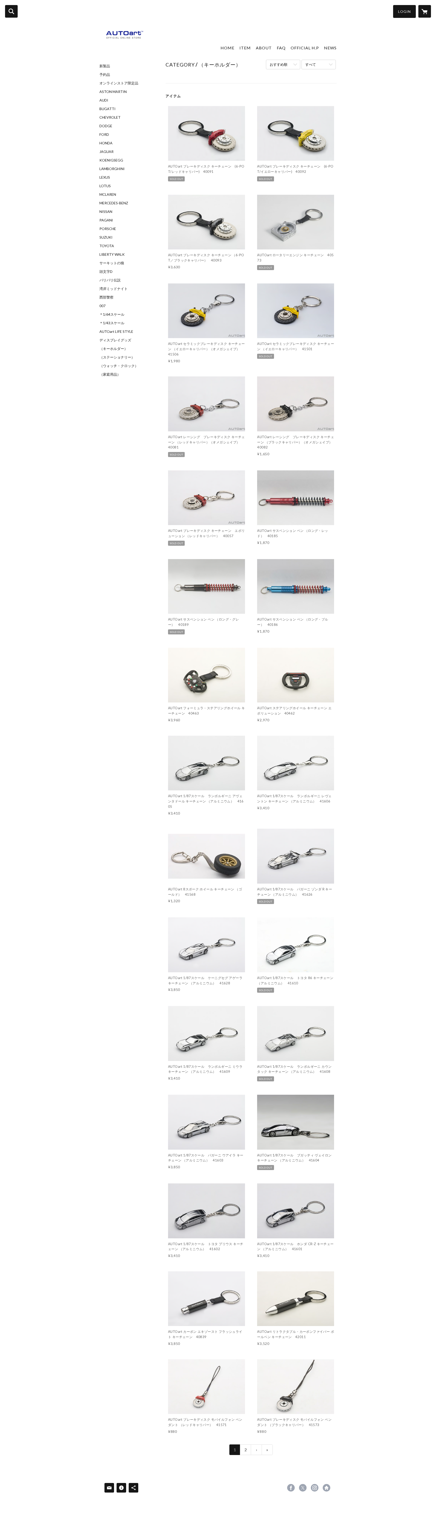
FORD (104, 134)
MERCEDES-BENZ (113, 203)
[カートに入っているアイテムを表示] (424, 11)
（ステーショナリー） (117, 357)
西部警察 (106, 297)
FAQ (281, 47)
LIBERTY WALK (112, 254)
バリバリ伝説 (110, 280)
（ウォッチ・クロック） (118, 366)
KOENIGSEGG (111, 160)
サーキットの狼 (111, 263)
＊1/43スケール (111, 323)
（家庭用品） (110, 374)
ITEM (245, 47)
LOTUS (105, 186)
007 (102, 306)
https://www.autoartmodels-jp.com (326, 1488)
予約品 (104, 74)
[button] (404, 11)
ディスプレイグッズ (115, 340)
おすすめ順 (278, 64)
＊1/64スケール (111, 314)
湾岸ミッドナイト (113, 288)
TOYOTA (106, 246)
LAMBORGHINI (112, 169)
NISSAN (105, 211)
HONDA (106, 143)
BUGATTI (107, 109)
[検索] (11, 11)
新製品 (104, 66)
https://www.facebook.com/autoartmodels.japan (291, 1488)
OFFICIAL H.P (305, 47)
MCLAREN (107, 194)
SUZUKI (106, 237)
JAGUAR (106, 151)
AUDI (103, 100)
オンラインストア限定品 (118, 83)
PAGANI (106, 220)
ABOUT (264, 47)
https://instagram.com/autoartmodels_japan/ (314, 1488)
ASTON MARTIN (113, 91)
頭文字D (106, 271)
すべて (310, 64)
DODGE (105, 126)
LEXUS (104, 177)
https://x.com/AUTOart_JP (303, 1488)
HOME (227, 47)
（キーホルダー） (113, 348)
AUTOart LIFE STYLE (116, 331)
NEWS (330, 47)
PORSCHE (107, 229)
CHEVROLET (110, 117)
